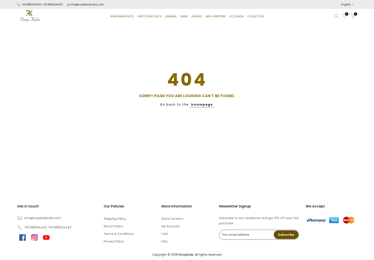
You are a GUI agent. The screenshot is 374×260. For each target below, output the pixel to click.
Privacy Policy (114, 241)
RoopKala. (186, 254)
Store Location (172, 219)
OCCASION (236, 16)
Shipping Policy (115, 219)
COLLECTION (255, 16)
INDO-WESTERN (215, 16)
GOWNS (197, 16)
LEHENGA (170, 16)
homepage (202, 104)
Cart (164, 234)
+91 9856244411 (52, 4)
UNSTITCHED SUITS (149, 16)
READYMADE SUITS (122, 16)
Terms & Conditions (119, 234)
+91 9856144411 (31, 4)
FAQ (164, 241)
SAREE (184, 16)
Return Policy (113, 226)
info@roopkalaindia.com (87, 4)
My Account (170, 226)
